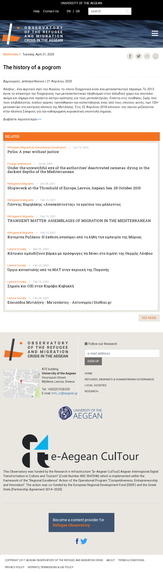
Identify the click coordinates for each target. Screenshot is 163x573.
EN (69, 11)
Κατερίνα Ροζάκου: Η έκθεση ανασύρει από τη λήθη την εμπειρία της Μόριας (74, 237)
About (110, 560)
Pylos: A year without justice (33, 152)
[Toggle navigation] (155, 34)
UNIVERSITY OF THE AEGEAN (81, 3)
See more (149, 318)
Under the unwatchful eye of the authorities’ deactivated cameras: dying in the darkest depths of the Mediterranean (78, 170)
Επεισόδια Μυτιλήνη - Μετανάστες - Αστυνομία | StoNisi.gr (59, 302)
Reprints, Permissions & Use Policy (50, 567)
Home (88, 373)
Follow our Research (103, 344)
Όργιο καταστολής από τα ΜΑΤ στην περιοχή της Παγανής (58, 270)
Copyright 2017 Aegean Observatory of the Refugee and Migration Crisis (54, 560)
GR (78, 11)
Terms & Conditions (131, 560)
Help (37, 11)
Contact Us (51, 11)
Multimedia (10, 54)
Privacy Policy (14, 567)
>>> (38, 119)
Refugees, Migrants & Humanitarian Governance (119, 379)
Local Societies (96, 385)
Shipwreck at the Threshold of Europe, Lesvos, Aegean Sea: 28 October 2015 (74, 188)
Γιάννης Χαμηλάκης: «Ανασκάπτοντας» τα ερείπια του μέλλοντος (64, 204)
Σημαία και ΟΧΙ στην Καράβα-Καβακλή (40, 286)
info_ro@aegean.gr (65, 393)
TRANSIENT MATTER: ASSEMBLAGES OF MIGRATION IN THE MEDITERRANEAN (79, 221)
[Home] (35, 34)
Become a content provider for (78, 522)
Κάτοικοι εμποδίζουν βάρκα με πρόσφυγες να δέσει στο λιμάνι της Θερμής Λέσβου (80, 253)
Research (91, 391)
